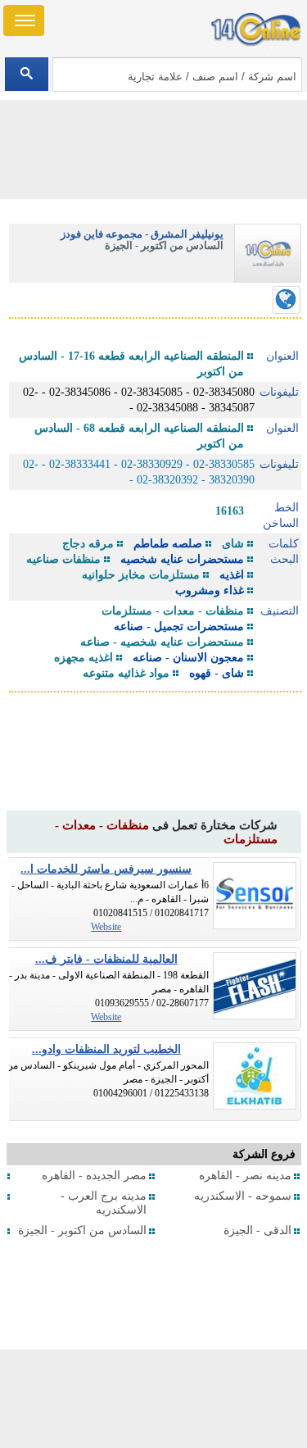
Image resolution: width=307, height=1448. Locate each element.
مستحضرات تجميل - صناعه (179, 626)
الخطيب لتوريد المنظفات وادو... (106, 1049)
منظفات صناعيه (63, 559)
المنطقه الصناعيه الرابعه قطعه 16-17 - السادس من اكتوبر (131, 364)
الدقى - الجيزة (257, 1230)
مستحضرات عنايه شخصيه (182, 559)
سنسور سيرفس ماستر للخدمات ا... (106, 869)
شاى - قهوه (216, 673)
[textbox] (177, 74)
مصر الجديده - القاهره (94, 1175)
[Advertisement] (154, 1399)
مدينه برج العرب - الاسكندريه (104, 1203)
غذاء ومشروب (209, 590)
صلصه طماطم (167, 544)
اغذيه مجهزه (83, 657)
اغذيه (231, 575)
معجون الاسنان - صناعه (188, 657)
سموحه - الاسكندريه (242, 1196)
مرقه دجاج (88, 544)
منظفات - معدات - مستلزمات (173, 611)
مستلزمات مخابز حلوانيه (141, 575)
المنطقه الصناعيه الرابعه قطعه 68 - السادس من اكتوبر (139, 436)
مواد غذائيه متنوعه (126, 673)
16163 (229, 511)
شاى (233, 544)
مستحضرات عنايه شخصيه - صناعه (162, 642)
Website (106, 927)
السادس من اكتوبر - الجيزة (82, 1230)
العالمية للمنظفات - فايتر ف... (106, 959)
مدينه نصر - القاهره (245, 1175)
